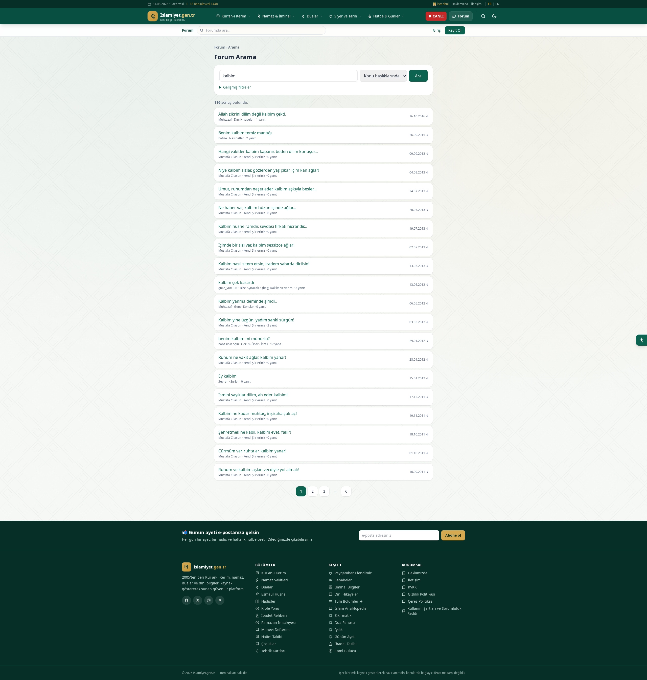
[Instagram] (208, 600)
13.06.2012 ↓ (419, 285)
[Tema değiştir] (494, 16)
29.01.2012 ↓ (419, 341)
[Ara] (483, 16)
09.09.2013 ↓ (419, 154)
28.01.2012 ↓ (419, 360)
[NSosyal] (219, 600)
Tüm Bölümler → (349, 601)
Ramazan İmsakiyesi (278, 622)
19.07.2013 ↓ (419, 229)
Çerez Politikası (420, 601)
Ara (418, 76)
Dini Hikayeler (346, 594)
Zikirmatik (343, 615)
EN (497, 4)
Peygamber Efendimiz (353, 573)
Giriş (437, 30)
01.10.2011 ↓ (419, 453)
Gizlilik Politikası (421, 594)
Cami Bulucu (345, 650)
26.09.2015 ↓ (419, 135)
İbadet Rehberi (274, 615)
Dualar (267, 587)
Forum (188, 30)
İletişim (476, 4)
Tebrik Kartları (273, 650)
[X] (197, 600)
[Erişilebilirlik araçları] (641, 340)
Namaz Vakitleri (274, 580)
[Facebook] (186, 600)
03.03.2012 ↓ (419, 322)
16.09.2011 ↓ (419, 472)
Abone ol (453, 535)
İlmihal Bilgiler (347, 587)
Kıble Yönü (270, 608)
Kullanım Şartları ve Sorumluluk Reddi (434, 611)
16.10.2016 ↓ (419, 116)
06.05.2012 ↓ (419, 303)
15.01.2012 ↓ (419, 378)
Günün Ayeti (345, 636)
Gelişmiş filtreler (237, 87)
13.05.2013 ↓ (419, 266)
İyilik (338, 629)
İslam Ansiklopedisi (351, 608)
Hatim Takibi (271, 636)
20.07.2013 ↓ (419, 210)
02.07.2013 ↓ (419, 247)
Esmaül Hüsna (273, 594)
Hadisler (268, 601)
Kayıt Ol (454, 30)
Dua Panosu (345, 622)
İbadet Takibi (346, 643)
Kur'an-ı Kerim (273, 573)
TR (490, 4)
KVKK (412, 587)
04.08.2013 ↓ (419, 172)
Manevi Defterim (275, 629)
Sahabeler (343, 580)
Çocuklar (268, 643)
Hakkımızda (460, 4)
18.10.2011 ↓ (419, 434)
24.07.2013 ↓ (419, 191)
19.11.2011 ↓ (419, 416)
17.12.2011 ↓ (419, 397)
